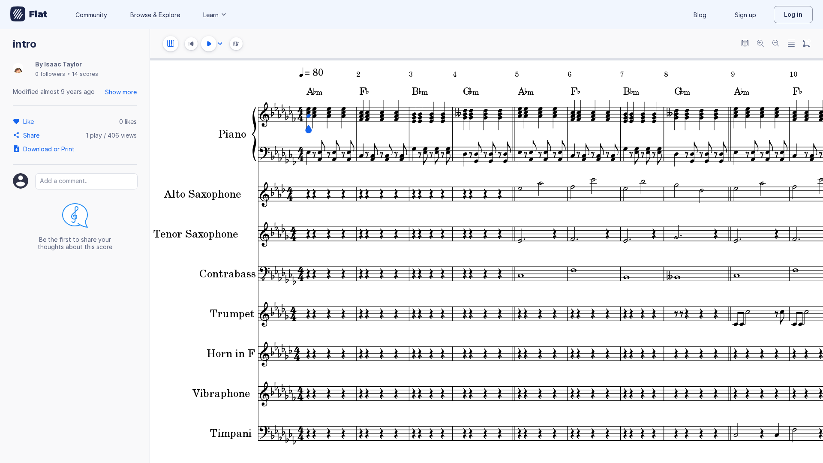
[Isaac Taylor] (18, 69)
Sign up (745, 14)
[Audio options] (219, 43)
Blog (700, 14)
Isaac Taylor (63, 64)
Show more (121, 92)
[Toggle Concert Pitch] (745, 44)
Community (91, 14)
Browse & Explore (155, 14)
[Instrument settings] (170, 43)
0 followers (50, 73)
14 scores (85, 73)
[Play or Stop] (208, 43)
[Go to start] (191, 43)
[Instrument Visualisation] (236, 43)
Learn (211, 14)
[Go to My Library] (29, 14)
